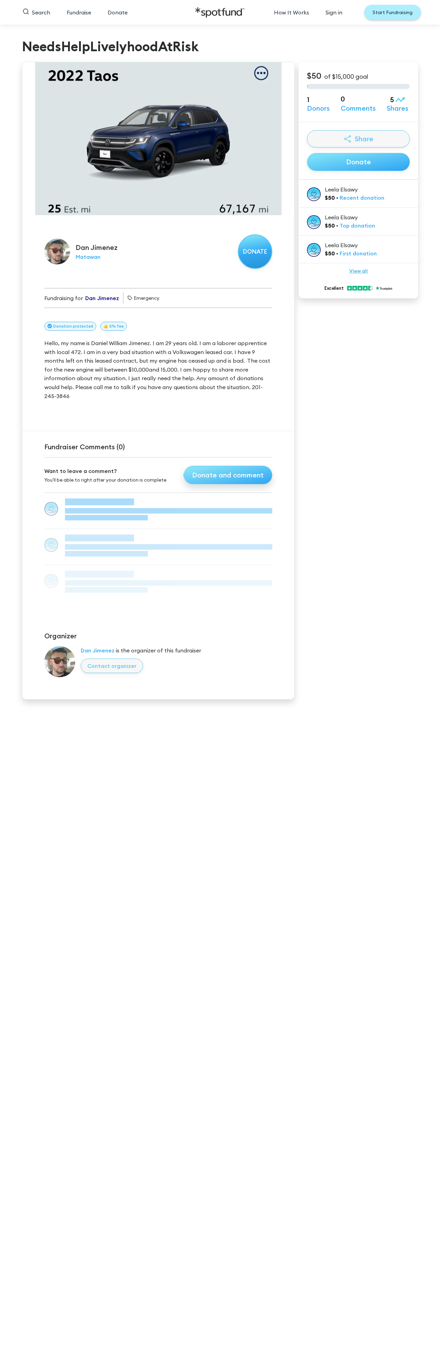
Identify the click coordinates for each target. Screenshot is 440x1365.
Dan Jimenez (97, 650)
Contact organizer (111, 665)
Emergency (147, 298)
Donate (118, 12)
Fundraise (79, 12)
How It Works (291, 12)
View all (358, 271)
